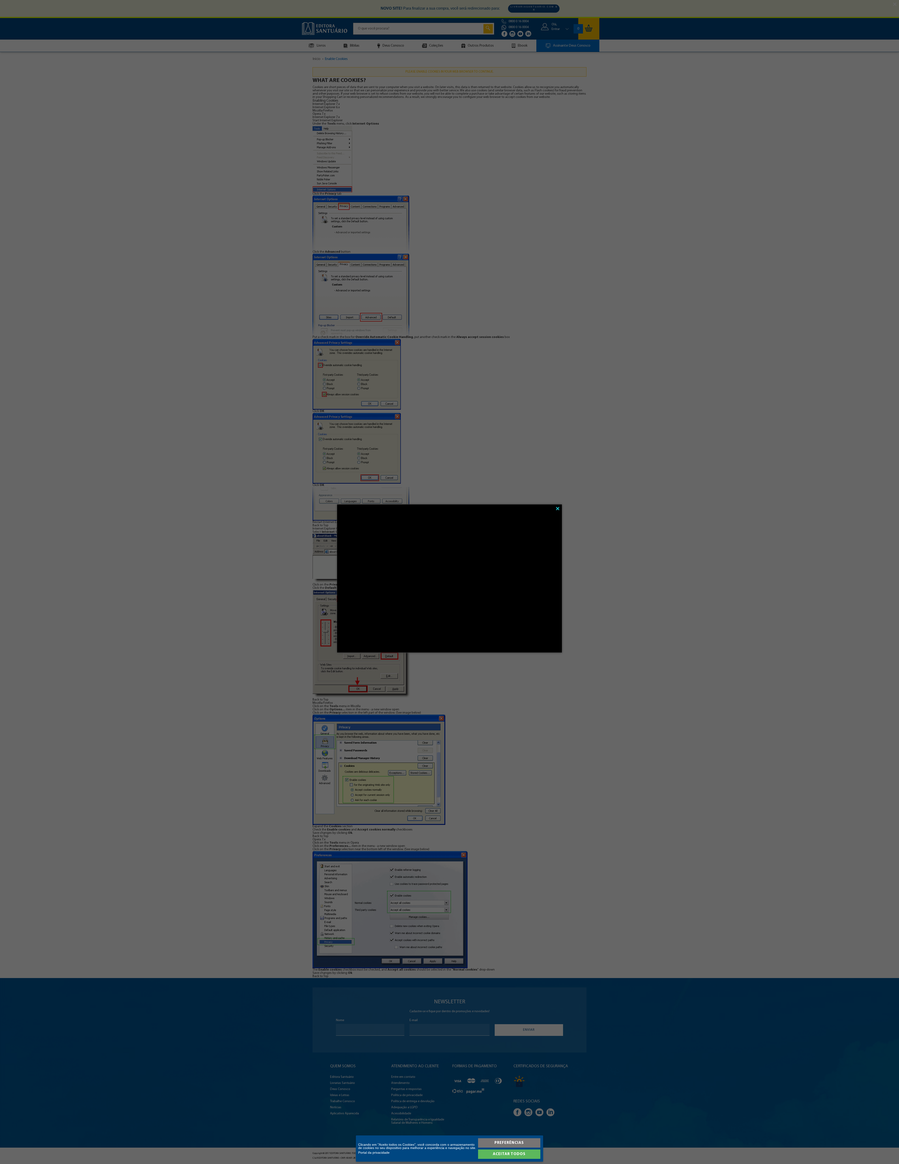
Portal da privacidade (374, 1152)
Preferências (509, 1143)
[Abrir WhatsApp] (887, 1152)
